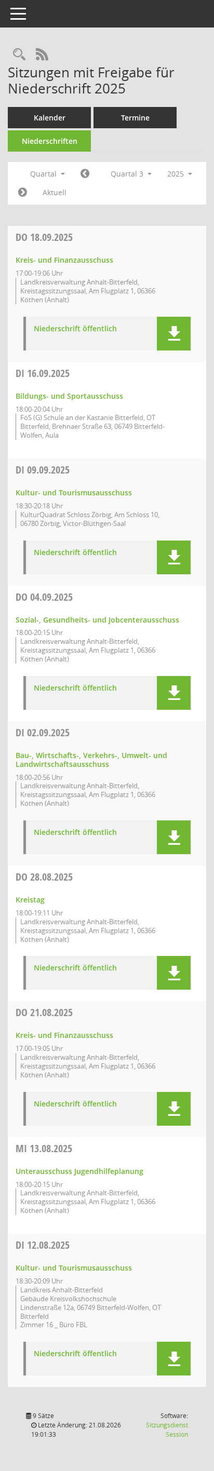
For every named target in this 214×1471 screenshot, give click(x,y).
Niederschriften (49, 141)
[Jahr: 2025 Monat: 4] (85, 174)
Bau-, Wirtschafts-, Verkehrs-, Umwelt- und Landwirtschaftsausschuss (91, 759)
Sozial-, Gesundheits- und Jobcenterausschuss (97, 620)
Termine (135, 118)
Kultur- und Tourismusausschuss (74, 492)
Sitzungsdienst (167, 1430)
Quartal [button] (44, 174)
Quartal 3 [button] (128, 174)
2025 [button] (176, 174)
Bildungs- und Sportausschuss (69, 396)
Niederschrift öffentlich (75, 329)
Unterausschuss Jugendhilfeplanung (79, 1171)
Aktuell (54, 192)
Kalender (49, 118)
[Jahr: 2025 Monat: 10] (22, 192)
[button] (174, 333)
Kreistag (30, 900)
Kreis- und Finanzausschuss (64, 260)
